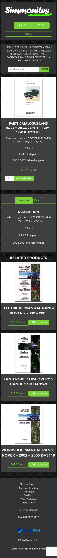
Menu (28, 34)
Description (24, 200)
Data (36, 200)
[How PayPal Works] (28, 532)
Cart (33, 25)
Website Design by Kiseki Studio (28, 549)
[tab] (24, 200)
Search (44, 69)
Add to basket (23, 178)
